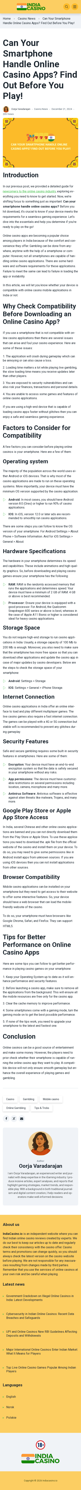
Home (7, 18)
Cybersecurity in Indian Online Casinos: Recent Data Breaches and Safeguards (40, 1316)
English (11, 1396)
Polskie (11, 1417)
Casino (10, 1099)
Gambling (28, 1099)
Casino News (26, 18)
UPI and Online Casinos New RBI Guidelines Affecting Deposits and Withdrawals (41, 1333)
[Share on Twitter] (14, 1118)
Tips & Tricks (41, 1107)
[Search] (66, 6)
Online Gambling (16, 1107)
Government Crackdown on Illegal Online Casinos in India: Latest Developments (40, 1298)
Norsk (10, 1407)
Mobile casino (51, 1099)
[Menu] (74, 6)
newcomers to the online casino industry (29, 191)
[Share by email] (21, 1118)
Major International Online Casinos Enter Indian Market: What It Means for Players (42, 1351)
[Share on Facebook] (6, 1118)
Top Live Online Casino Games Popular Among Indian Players (41, 1369)
